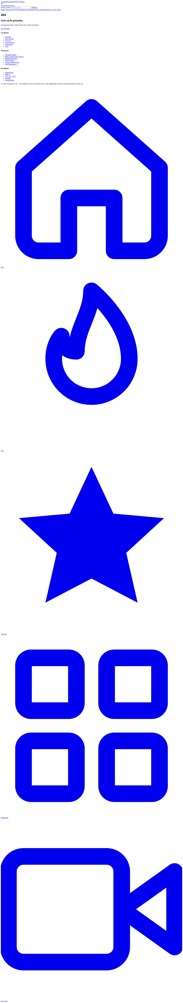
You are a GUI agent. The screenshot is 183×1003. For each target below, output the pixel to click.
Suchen (34, 7)
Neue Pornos (9, 10)
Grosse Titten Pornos (12, 62)
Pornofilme (10, 2)
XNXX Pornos (19, 2)
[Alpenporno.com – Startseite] (7, 5)
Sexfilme (4, 2)
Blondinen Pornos (11, 58)
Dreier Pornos (9, 60)
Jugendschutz (9, 80)
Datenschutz (9, 72)
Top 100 (8, 41)
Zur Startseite (5, 29)
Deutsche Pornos (10, 55)
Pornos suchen (6, 7)
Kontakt (7, 78)
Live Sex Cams (55, 10)
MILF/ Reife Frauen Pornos (14, 57)
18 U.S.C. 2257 (10, 76)
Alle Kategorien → (11, 64)
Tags (37, 10)
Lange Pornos (30, 10)
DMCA (7, 74)
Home (3, 10)
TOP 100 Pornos (20, 10)
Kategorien (8, 44)
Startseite (8, 37)
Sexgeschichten (45, 10)
